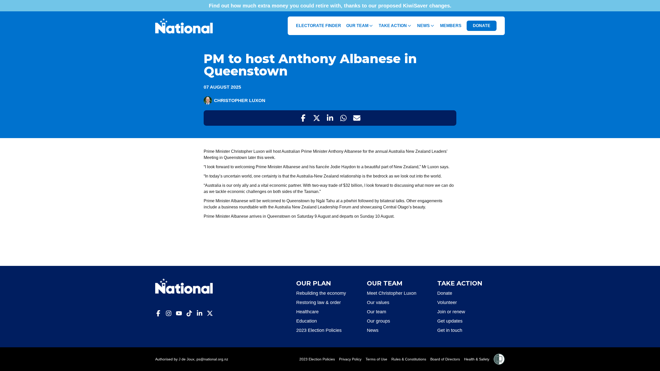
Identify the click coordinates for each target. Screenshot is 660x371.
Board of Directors (445, 359)
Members (450, 25)
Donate (444, 293)
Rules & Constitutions (408, 359)
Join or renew (451, 311)
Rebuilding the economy (321, 293)
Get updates (450, 321)
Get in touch (449, 330)
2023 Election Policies (319, 330)
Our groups (378, 321)
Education (306, 321)
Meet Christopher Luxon (391, 293)
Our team (376, 311)
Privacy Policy (350, 359)
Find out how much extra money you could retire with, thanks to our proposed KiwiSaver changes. (330, 6)
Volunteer (447, 302)
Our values (378, 302)
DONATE (481, 25)
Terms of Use (376, 359)
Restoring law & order (318, 302)
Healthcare (307, 311)
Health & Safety (476, 359)
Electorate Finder (318, 25)
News (372, 330)
